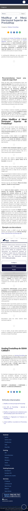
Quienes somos (8, 439)
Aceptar (14, 269)
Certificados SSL (8, 483)
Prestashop (7, 465)
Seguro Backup (8, 491)
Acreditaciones (8, 442)
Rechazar (14, 266)
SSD (6, 452)
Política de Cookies (10, 257)
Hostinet (14, 2)
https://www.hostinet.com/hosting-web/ (11, 233)
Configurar (14, 262)
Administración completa (10, 475)
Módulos (10, 27)
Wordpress (7, 460)
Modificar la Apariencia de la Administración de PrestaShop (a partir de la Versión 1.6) (15, 412)
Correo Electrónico (9, 455)
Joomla (6, 462)
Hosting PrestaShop (20, 355)
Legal (6, 444)
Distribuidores (8, 470)
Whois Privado (8, 486)
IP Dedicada (7, 481)
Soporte (6, 437)
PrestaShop (15, 27)
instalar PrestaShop (15, 38)
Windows (7, 457)
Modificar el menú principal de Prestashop (14, 403)
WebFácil (7, 488)
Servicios (5, 479)
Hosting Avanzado (8, 468)
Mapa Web (7, 447)
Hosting (5, 450)
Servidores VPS (8, 473)
